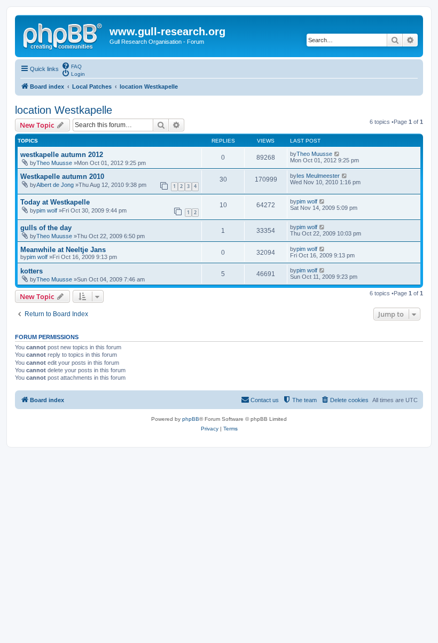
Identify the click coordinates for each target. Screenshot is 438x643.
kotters (31, 271)
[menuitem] (71, 65)
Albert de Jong (55, 185)
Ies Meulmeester (318, 175)
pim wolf (46, 210)
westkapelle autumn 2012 (61, 155)
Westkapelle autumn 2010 (62, 176)
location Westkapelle (63, 110)
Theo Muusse (54, 163)
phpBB (190, 419)
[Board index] (64, 35)
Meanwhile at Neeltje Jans (63, 250)
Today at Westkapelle (55, 202)
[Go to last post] (337, 154)
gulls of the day (46, 228)
